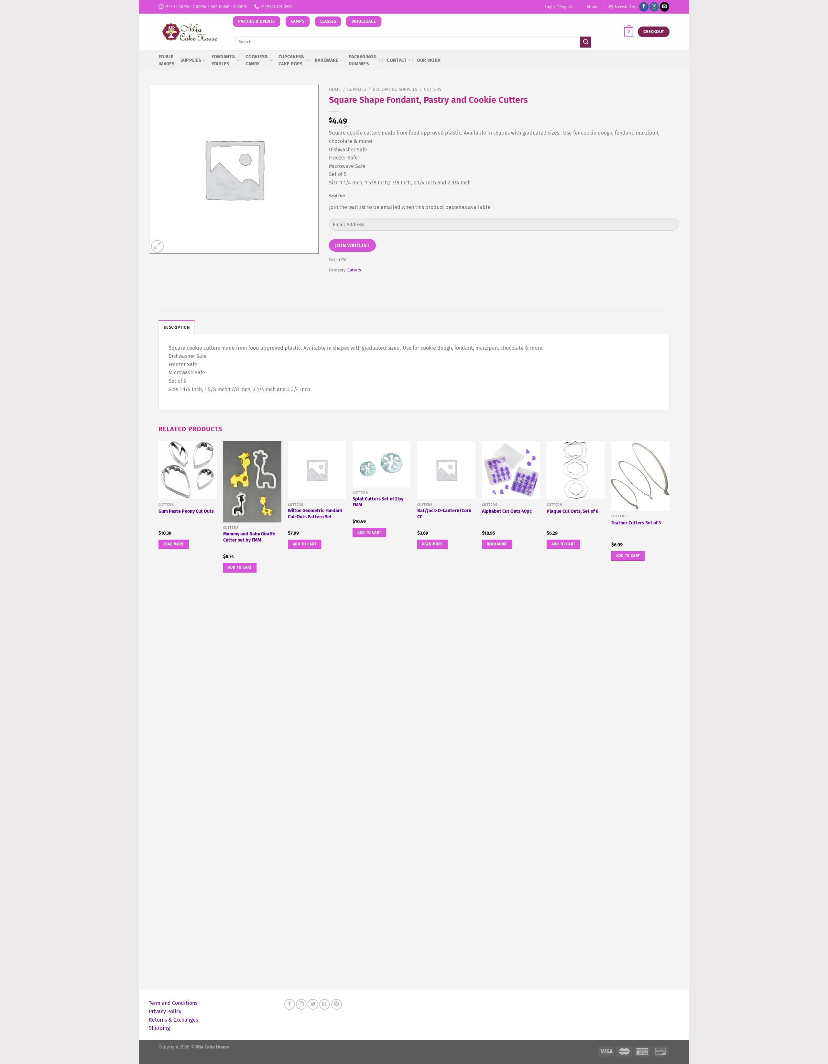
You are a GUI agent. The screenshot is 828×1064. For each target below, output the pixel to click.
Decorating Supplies (395, 89)
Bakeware (326, 60)
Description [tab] (177, 327)
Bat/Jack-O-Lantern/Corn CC (444, 514)
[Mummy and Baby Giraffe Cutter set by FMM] (252, 481)
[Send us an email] (664, 7)
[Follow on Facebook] (643, 7)
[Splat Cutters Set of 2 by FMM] (382, 464)
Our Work (429, 60)
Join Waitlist (352, 245)
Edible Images (166, 60)
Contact (397, 60)
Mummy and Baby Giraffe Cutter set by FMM (249, 537)
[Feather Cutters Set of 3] (640, 476)
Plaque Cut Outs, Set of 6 (572, 511)
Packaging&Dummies (363, 60)
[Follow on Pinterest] (336, 1004)
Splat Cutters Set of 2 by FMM (378, 502)
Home (335, 89)
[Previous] (159, 714)
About (592, 6)
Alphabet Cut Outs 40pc (507, 511)
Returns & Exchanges (173, 1020)
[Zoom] (157, 246)
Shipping (159, 1028)
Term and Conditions (173, 1003)
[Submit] (585, 42)
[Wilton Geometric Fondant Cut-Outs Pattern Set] (317, 470)
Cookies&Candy (256, 60)
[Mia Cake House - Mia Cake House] (190, 32)
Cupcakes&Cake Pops (291, 60)
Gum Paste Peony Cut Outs (186, 511)
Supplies (190, 60)
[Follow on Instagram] (654, 7)
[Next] (669, 714)
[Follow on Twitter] (313, 1004)
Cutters (432, 89)
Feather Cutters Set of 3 (636, 523)
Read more (173, 544)
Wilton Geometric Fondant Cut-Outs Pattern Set (315, 514)
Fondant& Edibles (223, 60)
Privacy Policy (165, 1011)
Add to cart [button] (240, 567)
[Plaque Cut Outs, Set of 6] (576, 470)
